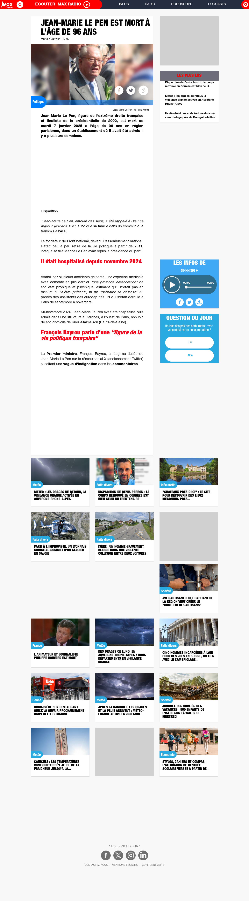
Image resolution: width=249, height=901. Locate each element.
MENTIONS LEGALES (125, 864)
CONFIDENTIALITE (153, 864)
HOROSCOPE (181, 4)
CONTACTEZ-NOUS (96, 864)
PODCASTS (217, 4)
